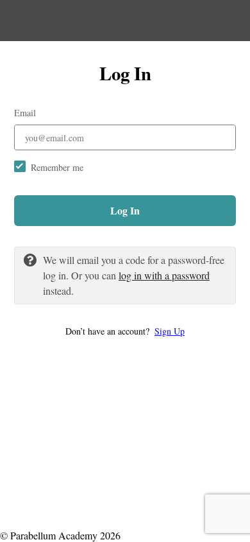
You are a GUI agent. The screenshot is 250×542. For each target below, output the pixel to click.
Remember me (57, 167)
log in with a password (164, 275)
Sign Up (169, 331)
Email (25, 113)
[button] (125, 331)
